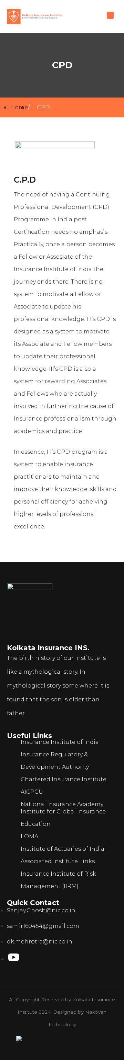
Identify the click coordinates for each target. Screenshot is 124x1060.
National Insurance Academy (62, 804)
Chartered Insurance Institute (63, 779)
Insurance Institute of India (60, 742)
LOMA (29, 836)
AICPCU (32, 792)
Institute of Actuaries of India (62, 849)
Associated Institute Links (58, 861)
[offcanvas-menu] (110, 15)
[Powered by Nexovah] (62, 1042)
